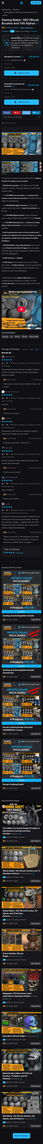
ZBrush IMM (33, 337)
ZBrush (17, 337)
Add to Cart (23, 73)
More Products (21, 1136)
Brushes (6, 31)
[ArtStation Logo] (21, 2)
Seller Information (26, 28)
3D (11, 337)
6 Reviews (19, 553)
